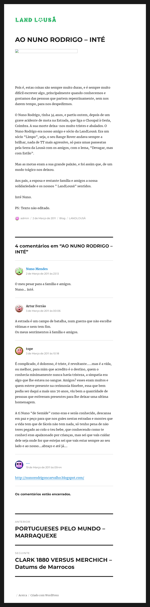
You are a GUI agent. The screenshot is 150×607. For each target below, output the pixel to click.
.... (28, 463)
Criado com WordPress (44, 595)
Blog (62, 218)
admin (25, 218)
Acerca (23, 595)
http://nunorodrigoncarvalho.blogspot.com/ (49, 478)
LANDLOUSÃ (77, 218)
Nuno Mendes (37, 269)
